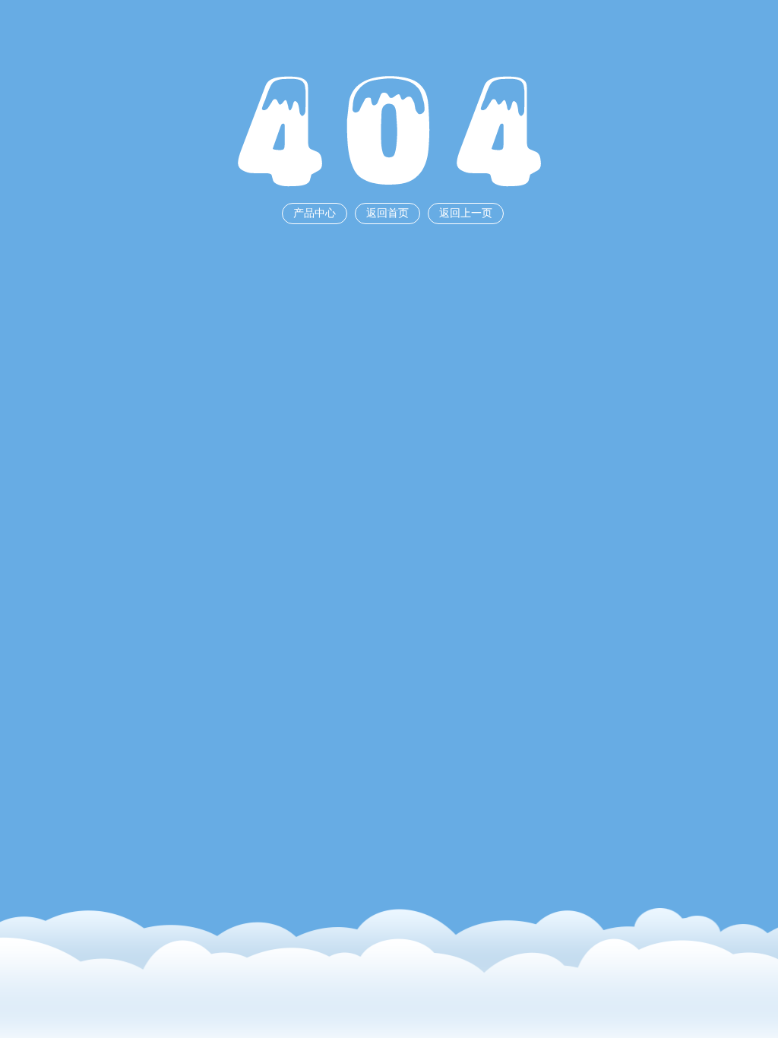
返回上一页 (465, 213)
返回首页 (387, 213)
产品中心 (314, 213)
